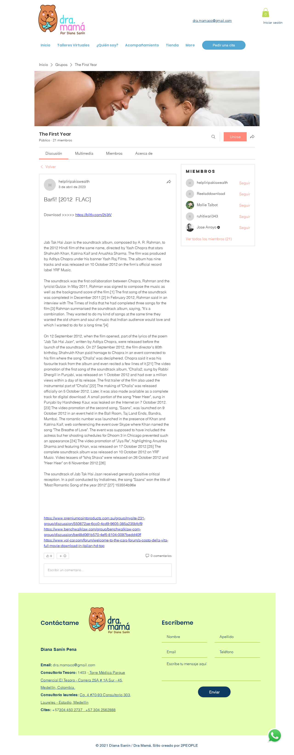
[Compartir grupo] (252, 136)
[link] (53, 153)
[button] (265, 12)
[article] (107, 379)
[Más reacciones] (63, 556)
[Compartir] (169, 181)
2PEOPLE (189, 745)
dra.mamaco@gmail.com (212, 20)
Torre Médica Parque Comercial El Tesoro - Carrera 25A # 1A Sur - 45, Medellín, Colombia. (83, 680)
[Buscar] (213, 136)
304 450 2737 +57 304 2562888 (87, 709)
